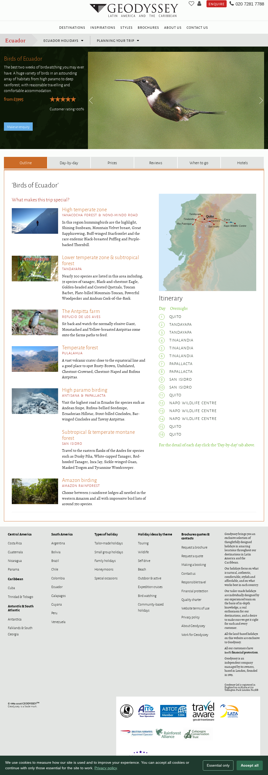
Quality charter (191, 599)
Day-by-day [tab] (69, 162)
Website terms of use (195, 608)
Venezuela (58, 621)
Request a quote (192, 555)
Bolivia (55, 551)
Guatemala (15, 551)
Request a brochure (194, 547)
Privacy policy (190, 616)
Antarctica (14, 619)
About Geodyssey (193, 625)
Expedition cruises (150, 586)
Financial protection (194, 590)
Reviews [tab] (155, 162)
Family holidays (105, 560)
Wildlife (143, 551)
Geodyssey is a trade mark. (23, 705)
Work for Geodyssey (194, 634)
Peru (54, 612)
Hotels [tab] (242, 162)
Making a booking (193, 564)
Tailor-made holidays (108, 542)
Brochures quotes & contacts (195, 536)
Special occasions (106, 577)
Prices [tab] (112, 162)
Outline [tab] (26, 162)
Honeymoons (103, 569)
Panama (13, 569)
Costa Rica (15, 542)
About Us (173, 27)
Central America (20, 534)
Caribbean (15, 578)
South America (62, 534)
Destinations (72, 27)
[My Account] (199, 4)
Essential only (218, 765)
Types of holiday (106, 534)
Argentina (58, 542)
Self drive (144, 560)
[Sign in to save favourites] (191, 4)
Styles (126, 27)
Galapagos (58, 595)
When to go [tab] (198, 162)
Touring (143, 542)
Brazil (55, 560)
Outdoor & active (149, 577)
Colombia (58, 577)
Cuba (11, 587)
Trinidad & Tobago (20, 596)
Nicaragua (15, 560)
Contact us (188, 573)
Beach (142, 569)
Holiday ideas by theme (155, 534)
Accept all (250, 765)
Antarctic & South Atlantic (21, 607)
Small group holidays (108, 551)
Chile (54, 569)
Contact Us (197, 27)
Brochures (148, 27)
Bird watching (147, 595)
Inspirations (102, 27)
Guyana (56, 604)
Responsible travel (193, 581)
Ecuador (15, 40)
